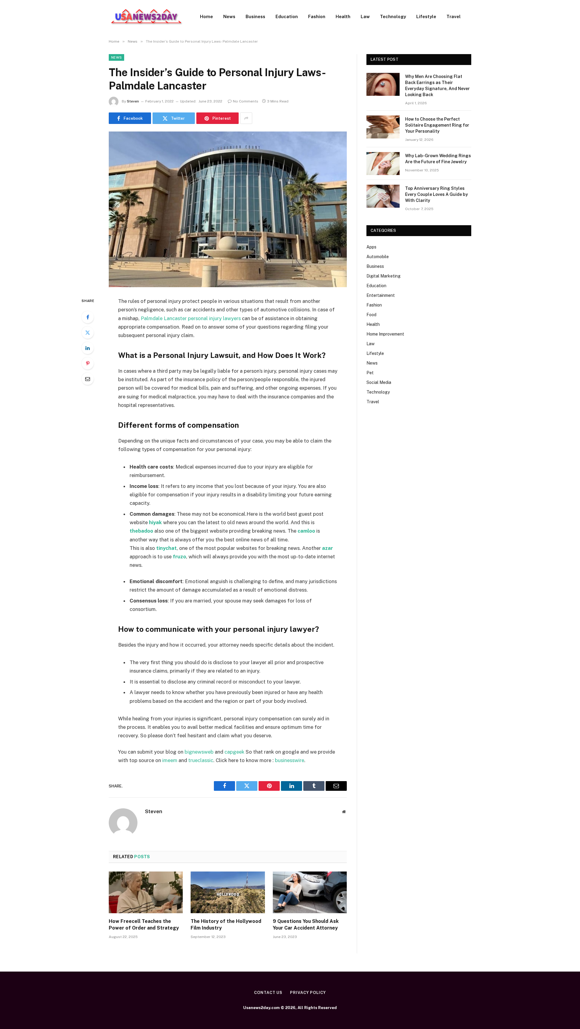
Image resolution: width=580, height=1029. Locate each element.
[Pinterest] (88, 363)
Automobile (377, 256)
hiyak (155, 522)
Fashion (316, 16)
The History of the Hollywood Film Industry (226, 924)
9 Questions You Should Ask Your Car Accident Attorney (306, 924)
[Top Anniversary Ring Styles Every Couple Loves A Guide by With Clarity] (383, 196)
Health (343, 16)
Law (365, 16)
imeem (169, 760)
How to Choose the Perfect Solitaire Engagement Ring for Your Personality (437, 125)
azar (327, 548)
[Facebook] (88, 317)
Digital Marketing (383, 276)
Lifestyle (426, 16)
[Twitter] (88, 332)
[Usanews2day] (146, 16)
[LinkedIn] (88, 348)
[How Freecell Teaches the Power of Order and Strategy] (146, 892)
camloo (306, 531)
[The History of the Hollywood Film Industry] (228, 892)
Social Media (378, 382)
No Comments (245, 101)
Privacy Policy (308, 992)
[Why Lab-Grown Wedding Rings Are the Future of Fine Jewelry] (383, 163)
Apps (371, 247)
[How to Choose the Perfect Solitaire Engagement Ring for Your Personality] (383, 126)
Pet (370, 372)
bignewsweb (199, 752)
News (229, 16)
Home (206, 16)
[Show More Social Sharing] (246, 118)
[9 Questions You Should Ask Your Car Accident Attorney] (310, 892)
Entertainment (380, 295)
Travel (453, 16)
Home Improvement (385, 334)
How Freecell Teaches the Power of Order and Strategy (144, 924)
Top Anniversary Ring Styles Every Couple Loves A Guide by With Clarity (436, 194)
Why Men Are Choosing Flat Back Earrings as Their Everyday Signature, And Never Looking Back (437, 85)
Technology (393, 16)
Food (371, 314)
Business (255, 16)
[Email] (88, 379)
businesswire (289, 760)
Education (287, 16)
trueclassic (200, 760)
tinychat (166, 548)
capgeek (234, 752)
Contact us (268, 992)
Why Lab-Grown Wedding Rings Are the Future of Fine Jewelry (438, 158)
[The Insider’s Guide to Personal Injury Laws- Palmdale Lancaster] (228, 209)
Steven (133, 101)
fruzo (179, 556)
